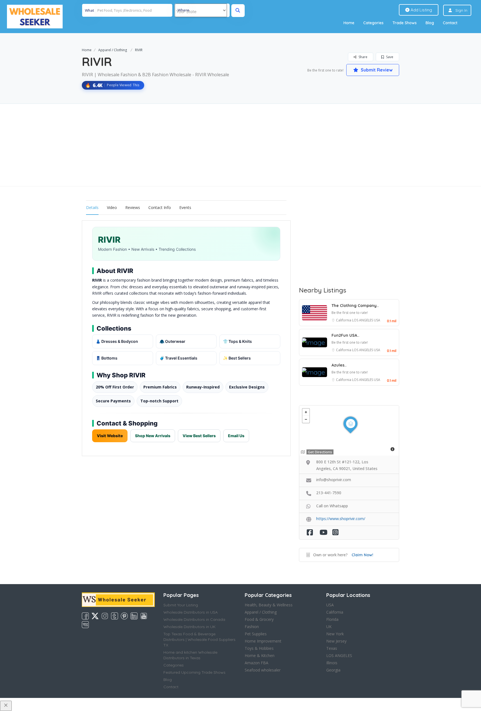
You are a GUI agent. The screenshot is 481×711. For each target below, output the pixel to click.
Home (348, 22)
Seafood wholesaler (263, 670)
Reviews (132, 207)
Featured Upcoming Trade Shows (194, 672)
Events (185, 207)
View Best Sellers (199, 435)
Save (389, 57)
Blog (430, 22)
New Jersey (336, 641)
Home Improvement (263, 641)
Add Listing (420, 10)
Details (92, 207)
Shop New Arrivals (152, 435)
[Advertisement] (240, 145)
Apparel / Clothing (112, 50)
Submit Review (376, 70)
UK (329, 626)
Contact (450, 22)
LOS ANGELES (363, 320)
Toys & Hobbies (259, 648)
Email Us (236, 435)
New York (335, 633)
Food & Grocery (259, 619)
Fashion (252, 626)
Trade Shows (404, 22)
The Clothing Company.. (355, 305)
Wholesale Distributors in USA (190, 612)
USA (377, 320)
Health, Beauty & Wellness (269, 604)
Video (112, 207)
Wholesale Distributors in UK (189, 626)
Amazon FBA (256, 662)
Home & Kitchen (259, 655)
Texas (331, 648)
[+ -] (349, 430)
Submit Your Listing (180, 604)
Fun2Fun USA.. (345, 335)
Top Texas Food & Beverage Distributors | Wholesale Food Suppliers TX (199, 639)
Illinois (331, 662)
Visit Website (110, 435)
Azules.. (339, 365)
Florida (332, 619)
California (344, 320)
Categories (373, 22)
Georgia (333, 670)
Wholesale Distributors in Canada (194, 619)
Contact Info (159, 207)
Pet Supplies (256, 633)
